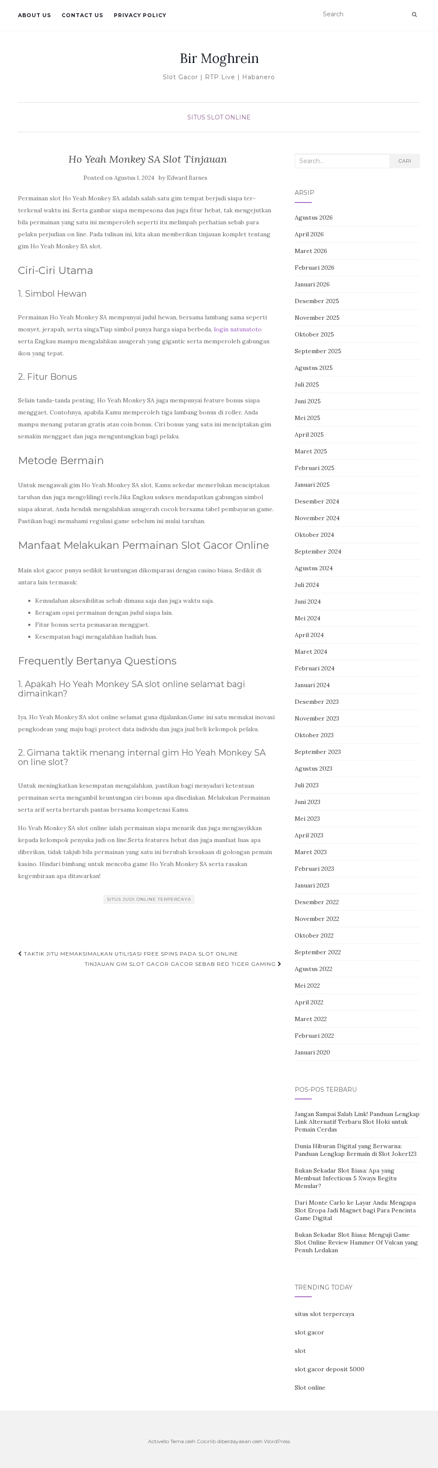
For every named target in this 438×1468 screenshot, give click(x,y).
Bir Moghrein (219, 58)
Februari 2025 (314, 468)
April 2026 (309, 234)
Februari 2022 (314, 1035)
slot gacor (309, 1332)
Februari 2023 (314, 868)
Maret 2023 (311, 852)
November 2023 (317, 718)
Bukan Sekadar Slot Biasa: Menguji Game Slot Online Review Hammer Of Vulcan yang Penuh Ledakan (356, 1242)
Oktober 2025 (314, 334)
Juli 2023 (307, 785)
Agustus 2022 (313, 969)
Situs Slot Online (219, 117)
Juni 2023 (307, 802)
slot (300, 1351)
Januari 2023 (312, 885)
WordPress (277, 1441)
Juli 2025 (307, 384)
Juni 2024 (308, 601)
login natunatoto (238, 329)
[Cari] (414, 14)
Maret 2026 (311, 251)
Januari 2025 (312, 484)
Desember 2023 (317, 702)
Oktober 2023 (314, 735)
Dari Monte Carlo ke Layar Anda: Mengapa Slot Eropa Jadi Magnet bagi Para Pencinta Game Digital (355, 1210)
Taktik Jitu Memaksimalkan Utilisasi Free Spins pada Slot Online (130, 953)
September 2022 (318, 952)
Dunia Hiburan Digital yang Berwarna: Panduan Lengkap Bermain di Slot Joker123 (356, 1150)
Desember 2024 (317, 501)
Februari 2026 (314, 267)
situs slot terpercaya (324, 1314)
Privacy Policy (140, 15)
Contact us (82, 15)
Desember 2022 (317, 902)
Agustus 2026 (314, 217)
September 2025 (318, 351)
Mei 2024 (307, 618)
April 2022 (309, 1002)
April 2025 (309, 434)
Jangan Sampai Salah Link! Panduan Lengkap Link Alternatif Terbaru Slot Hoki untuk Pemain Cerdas (357, 1121)
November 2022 (317, 919)
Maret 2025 (311, 451)
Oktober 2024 (314, 535)
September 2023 (318, 752)
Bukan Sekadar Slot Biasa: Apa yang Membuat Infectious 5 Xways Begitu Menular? (346, 1178)
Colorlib (206, 1441)
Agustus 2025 (314, 368)
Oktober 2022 (314, 935)
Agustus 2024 (314, 568)
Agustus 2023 (313, 768)
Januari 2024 (312, 685)
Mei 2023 (307, 818)
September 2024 (318, 551)
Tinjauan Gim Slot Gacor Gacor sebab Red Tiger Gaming (181, 964)
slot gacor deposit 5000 (329, 1369)
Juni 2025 (308, 401)
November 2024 (317, 518)
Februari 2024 (314, 668)
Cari (404, 161)
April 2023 (309, 835)
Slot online (310, 1387)
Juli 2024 (307, 585)
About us (34, 15)
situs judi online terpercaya (149, 899)
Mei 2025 (307, 418)
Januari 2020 (312, 1052)
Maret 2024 (311, 651)
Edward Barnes (187, 178)
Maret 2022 (311, 1019)
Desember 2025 (317, 301)
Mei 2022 (307, 985)
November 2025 (317, 318)
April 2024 (309, 635)
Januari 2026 (312, 284)
